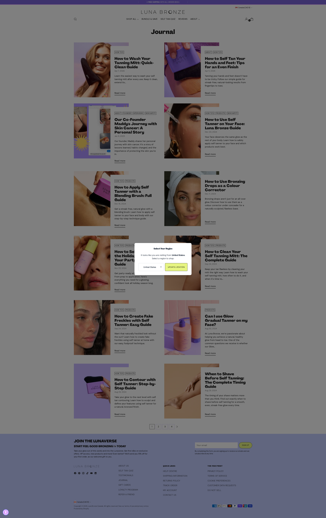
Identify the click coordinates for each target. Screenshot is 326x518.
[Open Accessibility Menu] (6, 512)
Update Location (176, 267)
